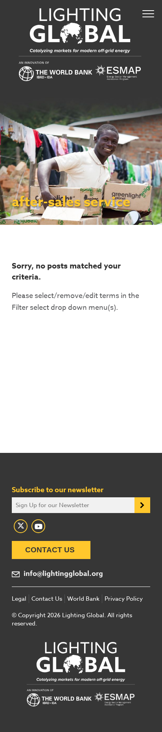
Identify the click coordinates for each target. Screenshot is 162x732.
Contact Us (50, 550)
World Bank (83, 598)
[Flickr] (38, 526)
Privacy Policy (124, 598)
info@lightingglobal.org (63, 574)
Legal (19, 598)
